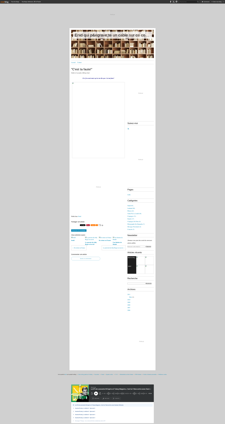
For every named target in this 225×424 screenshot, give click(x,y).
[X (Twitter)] (173, 2)
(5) (130, 229)
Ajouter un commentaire (85, 258)
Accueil (73, 62)
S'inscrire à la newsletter (79, 230)
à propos (117, 398)
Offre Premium (138, 374)
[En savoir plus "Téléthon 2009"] (149, 269)
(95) (130, 206)
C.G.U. (116, 374)
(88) (131, 208)
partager (107, 398)
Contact (79, 62)
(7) (136, 224)
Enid (66, 374)
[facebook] (171, 2)
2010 (128, 300)
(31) (131, 216)
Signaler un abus (109, 374)
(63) (130, 211)
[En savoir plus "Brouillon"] (140, 269)
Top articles (96, 374)
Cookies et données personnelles (150, 374)
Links (129, 195)
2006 (128, 310)
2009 (128, 302)
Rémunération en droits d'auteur (126, 374)
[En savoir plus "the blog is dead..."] (140, 260)
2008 (128, 305)
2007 (128, 307)
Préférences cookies (162, 374)
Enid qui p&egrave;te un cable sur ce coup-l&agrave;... (112, 35)
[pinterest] (176, 2)
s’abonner (96, 398)
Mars (130, 297)
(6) (134, 227)
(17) (130, 219)
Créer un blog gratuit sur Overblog (85, 374)
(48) (134, 213)
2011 (128, 294)
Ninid (79, 216)
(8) (134, 221)
